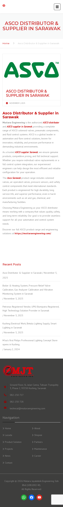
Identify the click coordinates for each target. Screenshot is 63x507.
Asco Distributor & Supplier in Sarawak (22, 272)
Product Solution (13, 441)
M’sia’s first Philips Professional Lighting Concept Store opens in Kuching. (30, 342)
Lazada (8, 435)
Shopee (38, 435)
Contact (8, 462)
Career (37, 455)
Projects (9, 448)
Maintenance (40, 448)
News (7, 455)
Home (6, 43)
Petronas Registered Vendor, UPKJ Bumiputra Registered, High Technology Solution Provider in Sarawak (31, 308)
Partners (38, 441)
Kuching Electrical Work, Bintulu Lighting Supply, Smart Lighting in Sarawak (29, 325)
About (37, 428)
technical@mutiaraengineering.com (27, 408)
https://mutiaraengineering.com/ (33, 233)
